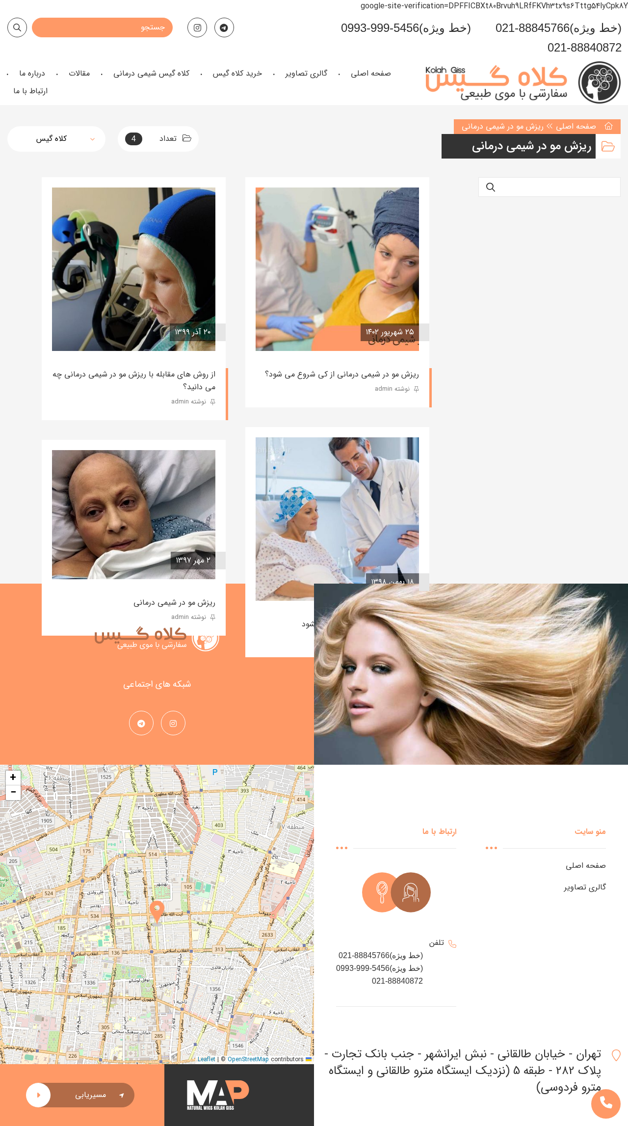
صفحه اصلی (576, 126)
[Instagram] (197, 27)
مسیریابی (90, 1095)
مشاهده (284, 332)
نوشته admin (393, 389)
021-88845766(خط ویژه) (559, 27)
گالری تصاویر (585, 887)
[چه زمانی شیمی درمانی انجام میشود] (337, 519)
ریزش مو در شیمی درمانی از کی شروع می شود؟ (342, 374)
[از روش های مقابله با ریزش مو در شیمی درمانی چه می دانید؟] (133, 269)
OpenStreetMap (248, 1059)
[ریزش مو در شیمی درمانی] (133, 514)
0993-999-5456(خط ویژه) (406, 27)
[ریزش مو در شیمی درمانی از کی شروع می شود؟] (337, 269)
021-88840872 (585, 47)
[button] (157, 914)
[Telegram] (224, 27)
